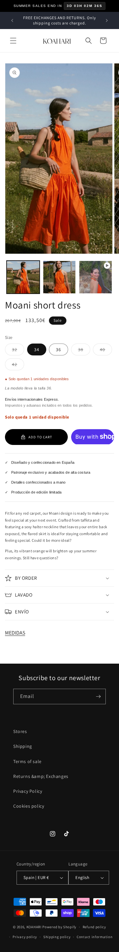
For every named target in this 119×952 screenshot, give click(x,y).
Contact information (94, 936)
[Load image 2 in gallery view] (59, 277)
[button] (13, 40)
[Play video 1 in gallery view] (95, 277)
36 (58, 349)
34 (36, 349)
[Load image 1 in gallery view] (23, 277)
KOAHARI (34, 927)
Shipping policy (57, 936)
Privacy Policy (27, 791)
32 (18, 350)
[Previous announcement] (12, 20)
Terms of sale (27, 761)
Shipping (22, 746)
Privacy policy (25, 936)
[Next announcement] (106, 20)
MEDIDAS (15, 632)
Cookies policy (28, 806)
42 (18, 365)
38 (84, 350)
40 (106, 350)
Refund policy (94, 927)
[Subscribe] (98, 696)
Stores (20, 731)
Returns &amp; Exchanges (40, 776)
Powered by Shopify (59, 927)
